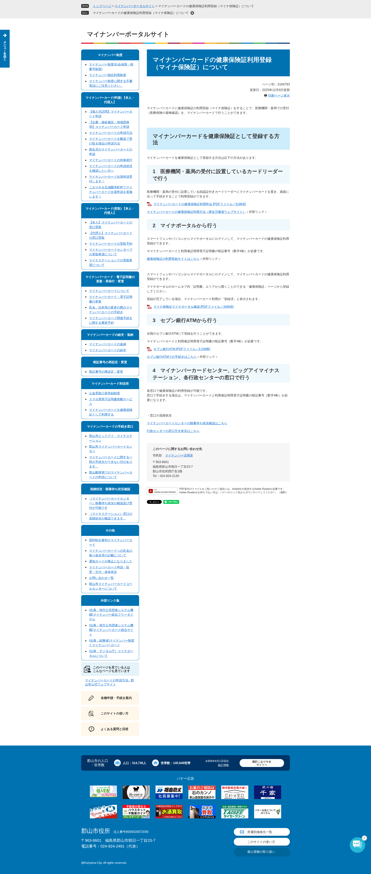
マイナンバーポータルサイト (135, 6)
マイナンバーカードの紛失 (107, 350)
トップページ (102, 6)
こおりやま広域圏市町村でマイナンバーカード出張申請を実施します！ (110, 192)
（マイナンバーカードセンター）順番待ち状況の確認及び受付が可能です (110, 503)
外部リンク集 (110, 600)
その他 (110, 530)
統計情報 (223, 765)
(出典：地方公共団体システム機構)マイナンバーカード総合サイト (111, 630)
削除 (192, 13)
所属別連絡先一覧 (259, 832)
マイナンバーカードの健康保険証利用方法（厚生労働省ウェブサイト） (196, 211)
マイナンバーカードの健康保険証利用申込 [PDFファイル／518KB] (199, 204)
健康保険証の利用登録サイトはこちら (173, 258)
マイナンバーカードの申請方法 (110, 132)
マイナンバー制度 (110, 55)
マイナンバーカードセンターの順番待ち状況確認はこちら (187, 423)
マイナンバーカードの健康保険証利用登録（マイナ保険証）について (141, 12)
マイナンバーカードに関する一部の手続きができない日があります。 (110, 462)
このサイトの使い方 (261, 841)
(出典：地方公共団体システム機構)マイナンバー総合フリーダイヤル (111, 614)
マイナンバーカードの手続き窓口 (110, 426)
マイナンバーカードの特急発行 (110, 160)
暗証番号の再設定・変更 (110, 362)
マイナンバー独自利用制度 (107, 75)
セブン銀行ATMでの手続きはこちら (172, 356)
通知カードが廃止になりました (110, 561)
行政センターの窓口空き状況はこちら (173, 431)
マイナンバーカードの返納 (107, 344)
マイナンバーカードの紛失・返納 (110, 334)
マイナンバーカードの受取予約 (110, 243)
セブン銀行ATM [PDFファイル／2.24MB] (181, 349)
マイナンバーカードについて (109, 290)
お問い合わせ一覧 (101, 578)
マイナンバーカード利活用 (110, 383)
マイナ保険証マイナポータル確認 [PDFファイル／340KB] (193, 306)
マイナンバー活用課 (179, 455)
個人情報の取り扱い (261, 851)
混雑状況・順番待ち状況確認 (110, 489)
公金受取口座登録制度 (104, 393)
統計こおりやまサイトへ (261, 763)
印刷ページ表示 (279, 95)
